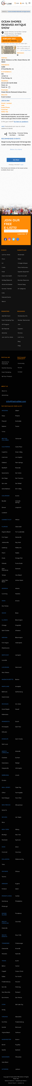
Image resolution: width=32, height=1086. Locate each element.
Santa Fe (4, 810)
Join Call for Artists (7, 337)
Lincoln (17, 775)
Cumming (4, 594)
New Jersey (6, 787)
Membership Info (22, 316)
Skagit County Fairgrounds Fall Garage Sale (16, 142)
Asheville (17, 751)
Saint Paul (18, 727)
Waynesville (5, 768)
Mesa (3, 416)
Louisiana (5, 667)
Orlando (4, 563)
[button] (19, 41)
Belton (3, 966)
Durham (17, 757)
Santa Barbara (6, 489)
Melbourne (18, 547)
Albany (17, 829)
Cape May (18, 787)
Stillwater (4, 732)
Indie (3, 293)
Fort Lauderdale (19, 532)
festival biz (5, 357)
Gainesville (18, 537)
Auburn (17, 1039)
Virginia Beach (6, 1032)
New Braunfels (6, 992)
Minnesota (6, 721)
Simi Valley (18, 489)
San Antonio (5, 997)
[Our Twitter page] (13, 239)
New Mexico (6, 805)
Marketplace (21, 250)
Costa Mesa (18, 447)
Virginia (5, 1016)
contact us (21, 1083)
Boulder (4, 501)
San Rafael (18, 483)
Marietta (17, 594)
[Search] (26, 3)
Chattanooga (19, 943)
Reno (3, 822)
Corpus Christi (19, 971)
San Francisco (19, 478)
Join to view (5, 100)
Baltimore (4, 692)
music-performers (23, 267)
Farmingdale (18, 792)
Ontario (5, 871)
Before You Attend (16, 149)
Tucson (17, 426)
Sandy (3, 1009)
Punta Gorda (18, 563)
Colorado (6, 496)
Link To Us (21, 337)
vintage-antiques (22, 263)
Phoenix (17, 416)
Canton (17, 966)
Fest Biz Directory (7, 368)
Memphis (4, 954)
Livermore (4, 457)
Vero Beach (18, 575)
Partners (20, 333)
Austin (17, 961)
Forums (20, 367)
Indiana (4, 637)
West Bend (5, 1062)
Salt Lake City (19, 1004)
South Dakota (4, 935)
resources (21, 311)
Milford (17, 519)
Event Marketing (6, 372)
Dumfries (4, 1022)
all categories (22, 288)
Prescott (4, 421)
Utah (3, 1004)
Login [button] (21, 164)
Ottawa (17, 871)
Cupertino (4, 452)
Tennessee (5, 943)
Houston (17, 981)
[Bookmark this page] (17, 239)
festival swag (22, 284)
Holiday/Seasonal (7, 280)
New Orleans (5, 672)
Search (4, 301)
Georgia (5, 588)
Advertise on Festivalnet (5, 362)
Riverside (17, 468)
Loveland (4, 512)
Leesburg (4, 547)
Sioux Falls (18, 935)
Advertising (5, 395)
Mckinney (18, 987)
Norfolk (4, 1027)
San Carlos (18, 473)
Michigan (5, 704)
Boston (17, 679)
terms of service (9, 1080)
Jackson (17, 1069)
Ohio (3, 847)
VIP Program (5, 324)
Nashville (17, 954)
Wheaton (18, 630)
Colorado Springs (17, 501)
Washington (6, 1039)
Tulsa (3, 864)
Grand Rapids (5, 709)
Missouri (5, 739)
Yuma (3, 431)
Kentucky (5, 655)
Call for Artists (6, 254)
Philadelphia (18, 901)
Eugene (17, 883)
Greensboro (5, 763)
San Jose (4, 483)
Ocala (3, 558)
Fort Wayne (5, 642)
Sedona (4, 426)
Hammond (18, 667)
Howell (17, 709)
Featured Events (6, 297)
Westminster (5, 697)
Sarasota (17, 568)
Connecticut (6, 519)
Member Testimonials (24, 320)
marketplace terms (21, 1080)
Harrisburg (5, 901)
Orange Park (18, 558)
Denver (4, 507)
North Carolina (5, 752)
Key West (18, 542)
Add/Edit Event (6, 316)
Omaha (4, 780)
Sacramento (5, 473)
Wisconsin (5, 1057)
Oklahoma (5, 859)
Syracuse (18, 840)
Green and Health (7, 276)
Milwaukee (18, 1057)
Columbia (18, 921)
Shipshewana (5, 648)
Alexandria (18, 1016)
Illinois (5, 620)
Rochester (5, 840)
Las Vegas (18, 817)
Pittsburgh (5, 906)
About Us (4, 386)
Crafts (3, 267)
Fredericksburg (6, 981)
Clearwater (18, 526)
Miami (3, 553)
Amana (17, 601)
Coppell (4, 971)
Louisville (4, 660)
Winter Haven (19, 580)
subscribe (21, 234)
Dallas (3, 976)
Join (2, 126)
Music (3, 259)
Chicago (4, 625)
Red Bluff (4, 468)
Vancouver (18, 438)
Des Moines (5, 606)
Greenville (4, 928)
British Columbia (5, 439)
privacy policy (12, 1083)
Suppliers (20, 328)
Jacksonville (5, 542)
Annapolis (18, 686)
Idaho (4, 613)
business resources (23, 280)
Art (2, 263)
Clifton (3, 792)
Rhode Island (4, 914)
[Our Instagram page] (9, 239)
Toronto (4, 876)
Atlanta (17, 588)
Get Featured (5, 328)
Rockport (17, 992)
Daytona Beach (6, 532)
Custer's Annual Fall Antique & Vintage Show (16, 145)
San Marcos (18, 997)
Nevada (4, 817)
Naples (17, 553)
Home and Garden (7, 284)
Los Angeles (18, 457)
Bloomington (19, 620)
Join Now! (16, 160)
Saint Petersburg (5, 569)
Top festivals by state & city (11, 406)
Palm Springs (19, 462)
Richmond (18, 1027)
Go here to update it (21, 121)
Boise (16, 613)
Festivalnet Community (21, 358)
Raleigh (17, 763)
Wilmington (18, 768)
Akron (17, 847)
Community (21, 363)
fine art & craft (22, 276)
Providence (18, 913)
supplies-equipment (23, 271)
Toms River (18, 798)
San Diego (5, 478)
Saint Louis (5, 744)
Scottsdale (18, 421)
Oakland (4, 462)
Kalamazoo (5, 714)
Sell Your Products (7, 376)
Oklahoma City (19, 859)
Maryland (5, 686)
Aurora (17, 496)
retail (19, 259)
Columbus (18, 852)
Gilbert (17, 410)
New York (5, 829)
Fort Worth (18, 976)
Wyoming (5, 1069)
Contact (20, 372)
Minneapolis (5, 727)
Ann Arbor (18, 704)
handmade (21, 254)
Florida (5, 526)
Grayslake (18, 625)
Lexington (18, 655)
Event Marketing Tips (8, 320)
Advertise (4, 333)
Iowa (3, 601)
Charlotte (4, 757)
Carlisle (17, 896)
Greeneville (5, 948)
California (6, 447)
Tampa (4, 575)
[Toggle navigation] (29, 3)
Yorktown (18, 1032)
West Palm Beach (5, 581)
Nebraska (5, 775)
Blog (19, 341)
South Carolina (5, 922)
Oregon (5, 883)
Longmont (18, 507)
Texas (4, 961)
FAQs (19, 345)
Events (3, 250)
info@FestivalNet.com (16, 401)
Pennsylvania (7, 896)
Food (3, 271)
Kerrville (4, 987)
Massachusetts (7, 679)
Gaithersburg (19, 692)
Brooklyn (4, 834)
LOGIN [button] (17, 3)
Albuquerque (18, 805)
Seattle (4, 1050)
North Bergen (6, 798)
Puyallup (17, 1044)
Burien (3, 1044)
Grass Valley (18, 452)
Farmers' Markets (7, 288)
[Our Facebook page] (5, 239)
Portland (4, 889)
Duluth (17, 721)
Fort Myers (5, 537)
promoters (5, 311)
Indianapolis (18, 642)
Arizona (5, 410)
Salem (17, 889)
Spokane (17, 1050)
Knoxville (17, 948)
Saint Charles (5, 630)
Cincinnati (4, 852)
